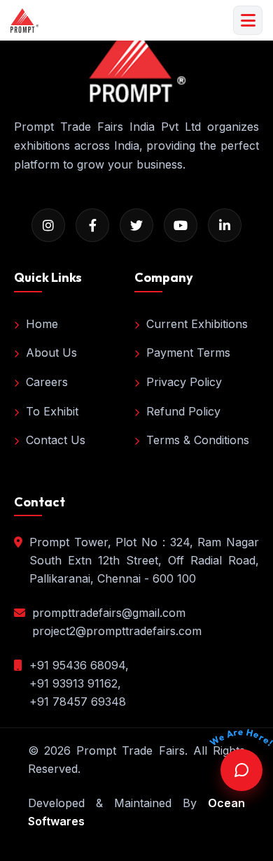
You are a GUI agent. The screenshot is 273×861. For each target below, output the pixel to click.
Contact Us (55, 440)
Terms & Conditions (197, 440)
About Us (51, 353)
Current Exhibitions (197, 324)
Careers (47, 382)
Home (42, 324)
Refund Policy (183, 411)
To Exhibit (52, 411)
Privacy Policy (184, 382)
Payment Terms (188, 353)
